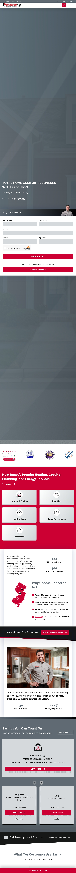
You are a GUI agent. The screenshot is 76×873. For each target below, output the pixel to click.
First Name (8, 220)
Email (6, 229)
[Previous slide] (34, 783)
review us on (8, 459)
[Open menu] (72, 5)
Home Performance (56, 519)
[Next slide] (41, 783)
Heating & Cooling (19, 501)
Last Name (44, 220)
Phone (6, 238)
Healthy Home (19, 519)
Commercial (19, 537)
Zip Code (43, 238)
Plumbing (56, 501)
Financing (39, 617)
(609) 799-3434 (19, 198)
